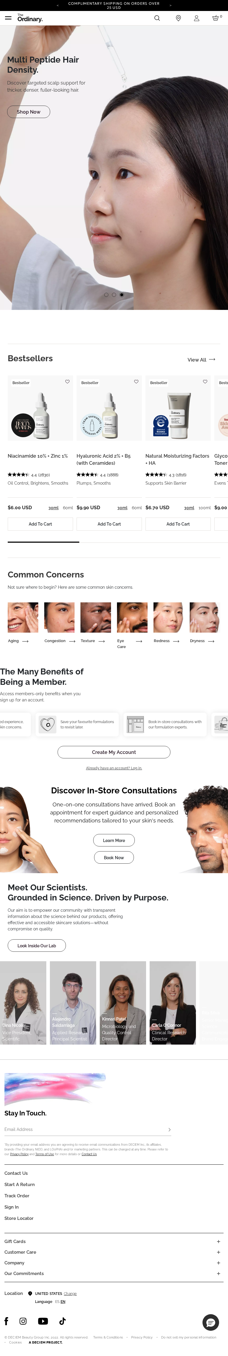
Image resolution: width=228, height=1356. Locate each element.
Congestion (55, 641)
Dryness (197, 641)
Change (70, 1294)
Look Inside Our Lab (37, 945)
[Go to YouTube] (43, 1321)
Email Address (18, 1129)
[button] (210, 1322)
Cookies (15, 1342)
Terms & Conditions (108, 1337)
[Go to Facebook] (6, 1321)
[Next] (170, 5)
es (57, 1302)
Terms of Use (44, 1154)
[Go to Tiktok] (62, 1321)
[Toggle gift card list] (218, 1241)
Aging (13, 641)
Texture (88, 641)
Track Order (16, 1196)
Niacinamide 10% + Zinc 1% (38, 456)
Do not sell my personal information (188, 1337)
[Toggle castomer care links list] (218, 1252)
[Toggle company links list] (218, 1263)
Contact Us (89, 1154)
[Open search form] (157, 18)
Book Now (114, 857)
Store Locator (19, 1218)
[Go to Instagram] (23, 1321)
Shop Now (28, 112)
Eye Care (121, 644)
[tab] (30, 359)
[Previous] (58, 5)
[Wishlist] (67, 379)
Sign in (11, 1207)
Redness (162, 641)
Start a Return (19, 1184)
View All (197, 360)
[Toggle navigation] (8, 18)
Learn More (114, 840)
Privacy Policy (19, 1154)
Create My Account (114, 752)
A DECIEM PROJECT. (45, 1342)
